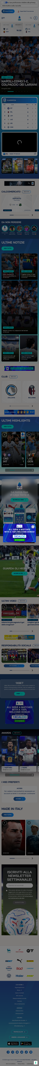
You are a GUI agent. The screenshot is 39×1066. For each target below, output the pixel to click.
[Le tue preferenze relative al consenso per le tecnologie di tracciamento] (35, 1062)
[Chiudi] (32, 526)
